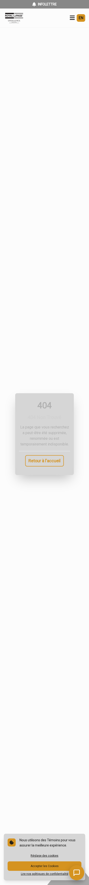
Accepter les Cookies (45, 866)
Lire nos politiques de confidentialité (44, 874)
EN (81, 18)
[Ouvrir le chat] (76, 872)
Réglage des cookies (44, 855)
